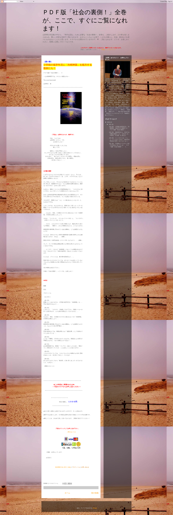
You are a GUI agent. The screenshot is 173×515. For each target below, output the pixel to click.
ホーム (67, 493)
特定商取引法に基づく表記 (63, 467)
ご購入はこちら (71, 432)
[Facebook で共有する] (69, 484)
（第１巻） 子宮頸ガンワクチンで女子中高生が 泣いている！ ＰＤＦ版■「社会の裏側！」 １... (118, 145)
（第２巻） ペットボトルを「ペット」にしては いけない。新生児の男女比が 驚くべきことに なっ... (119, 139)
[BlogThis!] (65, 484)
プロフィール (76, 467)
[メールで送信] (63, 484)
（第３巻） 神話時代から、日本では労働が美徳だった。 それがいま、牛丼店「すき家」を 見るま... (119, 133)
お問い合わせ (85, 467)
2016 (108, 122)
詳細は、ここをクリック (108, 49)
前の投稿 (95, 493)
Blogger (95, 508)
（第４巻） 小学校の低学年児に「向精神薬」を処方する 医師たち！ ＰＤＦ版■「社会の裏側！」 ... (118, 128)
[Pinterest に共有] (71, 484)
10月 (110, 124)
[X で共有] (67, 484)
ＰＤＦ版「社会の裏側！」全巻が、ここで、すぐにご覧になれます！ (85, 20)
